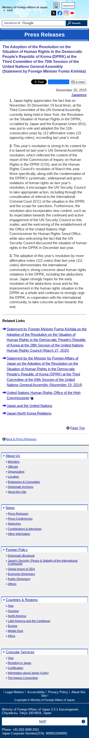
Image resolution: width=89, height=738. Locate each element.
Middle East (15, 631)
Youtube (72, 12)
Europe (12, 626)
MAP (42, 721)
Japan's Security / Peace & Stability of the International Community (43, 562)
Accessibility (36, 692)
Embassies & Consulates (24, 482)
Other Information (19, 534)
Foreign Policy (17, 550)
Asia (11, 605)
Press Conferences (20, 518)
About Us (13, 456)
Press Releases (18, 513)
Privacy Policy (58, 692)
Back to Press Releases (21, 439)
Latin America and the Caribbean (29, 621)
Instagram (66, 12)
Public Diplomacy (19, 579)
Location (13, 476)
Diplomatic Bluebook (21, 555)
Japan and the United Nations (29, 406)
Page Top (77, 428)
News (10, 508)
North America (17, 616)
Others (12, 584)
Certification (15, 668)
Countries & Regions (22, 600)
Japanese (68, 5)
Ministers (13, 461)
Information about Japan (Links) (28, 673)
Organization (16, 471)
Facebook (59, 12)
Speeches (14, 523)
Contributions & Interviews (25, 529)
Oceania (13, 611)
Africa (11, 636)
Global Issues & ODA (21, 569)
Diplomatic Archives (20, 487)
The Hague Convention (23, 678)
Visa (11, 658)
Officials (13, 466)
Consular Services (20, 652)
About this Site (17, 492)
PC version (56, 6)
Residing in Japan (19, 663)
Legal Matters (14, 692)
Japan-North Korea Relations (29, 413)
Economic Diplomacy (21, 574)
